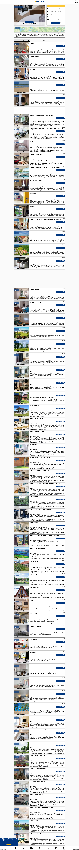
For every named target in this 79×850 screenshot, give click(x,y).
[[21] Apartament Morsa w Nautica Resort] (21, 333)
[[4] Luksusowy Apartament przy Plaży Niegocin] (21, 87)
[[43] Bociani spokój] (21, 618)
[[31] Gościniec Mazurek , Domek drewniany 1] (21, 463)
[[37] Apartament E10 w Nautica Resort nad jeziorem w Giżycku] (21, 541)
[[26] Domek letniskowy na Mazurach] (21, 398)
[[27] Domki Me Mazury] (21, 411)
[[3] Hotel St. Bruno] (21, 74)
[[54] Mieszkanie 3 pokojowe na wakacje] (21, 761)
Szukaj (56, 22)
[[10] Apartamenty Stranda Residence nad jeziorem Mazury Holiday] (21, 172)
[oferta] (17, 53)
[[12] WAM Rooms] (21, 198)
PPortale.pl (5, 849)
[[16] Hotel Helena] (21, 250)
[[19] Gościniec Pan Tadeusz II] (21, 307)
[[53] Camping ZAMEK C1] (21, 748)
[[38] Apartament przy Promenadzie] (21, 553)
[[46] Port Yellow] (21, 657)
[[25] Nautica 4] (21, 385)
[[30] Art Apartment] (21, 450)
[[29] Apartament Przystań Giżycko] (21, 437)
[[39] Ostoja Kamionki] (21, 566)
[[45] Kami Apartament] (21, 644)
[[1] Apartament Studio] (21, 48)
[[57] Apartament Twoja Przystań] (21, 800)
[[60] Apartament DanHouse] (21, 839)
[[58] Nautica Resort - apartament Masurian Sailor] (21, 813)
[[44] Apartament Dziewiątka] (21, 631)
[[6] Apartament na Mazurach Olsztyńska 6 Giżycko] (21, 120)
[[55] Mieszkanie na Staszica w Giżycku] (21, 774)
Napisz (78, 849)
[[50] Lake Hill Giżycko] (21, 709)
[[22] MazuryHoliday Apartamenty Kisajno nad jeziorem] (21, 346)
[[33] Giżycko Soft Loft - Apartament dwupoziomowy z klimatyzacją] (21, 489)
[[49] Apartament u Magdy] (21, 696)
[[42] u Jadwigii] (21, 605)
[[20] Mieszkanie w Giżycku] (21, 320)
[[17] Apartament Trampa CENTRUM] (21, 263)
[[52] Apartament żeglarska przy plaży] (21, 735)
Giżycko (15, 44)
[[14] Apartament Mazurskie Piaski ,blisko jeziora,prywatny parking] (21, 224)
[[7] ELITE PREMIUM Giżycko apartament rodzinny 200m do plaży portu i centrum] (21, 133)
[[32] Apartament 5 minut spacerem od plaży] (21, 476)
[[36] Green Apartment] (21, 528)
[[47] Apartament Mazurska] (21, 670)
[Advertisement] (39, 279)
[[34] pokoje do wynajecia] (21, 502)
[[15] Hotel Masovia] (21, 237)
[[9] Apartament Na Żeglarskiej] (21, 159)
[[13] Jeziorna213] (21, 211)
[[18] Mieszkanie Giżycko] (21, 294)
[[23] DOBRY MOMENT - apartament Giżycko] (21, 359)
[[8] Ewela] (21, 146)
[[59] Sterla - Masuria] (21, 826)
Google (16, 838)
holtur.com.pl (39, 1)
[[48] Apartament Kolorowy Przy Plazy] (21, 683)
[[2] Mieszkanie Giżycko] (21, 61)
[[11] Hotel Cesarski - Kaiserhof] (21, 185)
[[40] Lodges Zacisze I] (21, 579)
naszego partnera (50, 351)
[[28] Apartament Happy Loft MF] (21, 424)
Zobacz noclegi (60, 45)
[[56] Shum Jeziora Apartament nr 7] (21, 787)
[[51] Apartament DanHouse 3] (21, 722)
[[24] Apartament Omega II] (21, 372)
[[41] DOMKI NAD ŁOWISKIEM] (21, 592)
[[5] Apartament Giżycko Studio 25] (21, 100)
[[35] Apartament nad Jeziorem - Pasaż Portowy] (21, 515)
